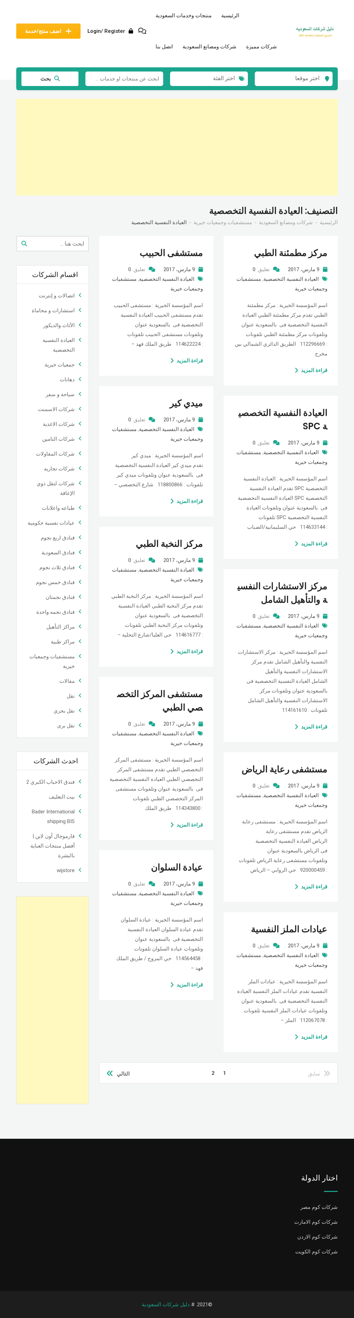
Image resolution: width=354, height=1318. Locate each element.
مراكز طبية (63, 642)
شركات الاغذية (59, 424)
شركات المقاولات (55, 454)
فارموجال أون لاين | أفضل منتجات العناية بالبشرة (52, 846)
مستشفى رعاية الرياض (284, 769)
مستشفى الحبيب (171, 253)
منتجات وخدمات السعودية (184, 15)
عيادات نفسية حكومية (51, 523)
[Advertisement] (177, 147)
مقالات (67, 681)
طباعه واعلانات (58, 508)
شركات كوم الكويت (316, 1252)
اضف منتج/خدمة (43, 31)
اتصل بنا (164, 46)
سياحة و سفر (60, 394)
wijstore (66, 870)
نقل (71, 696)
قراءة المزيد (190, 360)
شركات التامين (58, 439)
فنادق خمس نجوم (55, 582)
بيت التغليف (62, 797)
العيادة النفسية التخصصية (166, 279)
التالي (123, 1074)
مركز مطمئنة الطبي (290, 253)
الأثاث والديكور (59, 325)
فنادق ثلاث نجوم (57, 567)
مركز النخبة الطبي (169, 543)
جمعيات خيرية (60, 365)
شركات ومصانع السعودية (209, 46)
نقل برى (66, 726)
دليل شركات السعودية (166, 1304)
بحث (45, 78)
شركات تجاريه (59, 469)
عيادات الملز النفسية (289, 929)
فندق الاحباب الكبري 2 (50, 782)
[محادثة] (142, 31)
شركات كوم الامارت (316, 1222)
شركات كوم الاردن (317, 1237)
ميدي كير (186, 403)
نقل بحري (64, 711)
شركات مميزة (261, 46)
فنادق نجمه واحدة (55, 612)
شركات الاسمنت (56, 409)
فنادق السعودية (58, 553)
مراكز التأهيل (60, 627)
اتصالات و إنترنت (57, 296)
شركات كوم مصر (319, 1207)
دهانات (67, 379)
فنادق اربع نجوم (58, 538)
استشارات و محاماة (53, 310)
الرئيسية (230, 15)
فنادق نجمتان (60, 597)
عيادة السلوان (177, 867)
